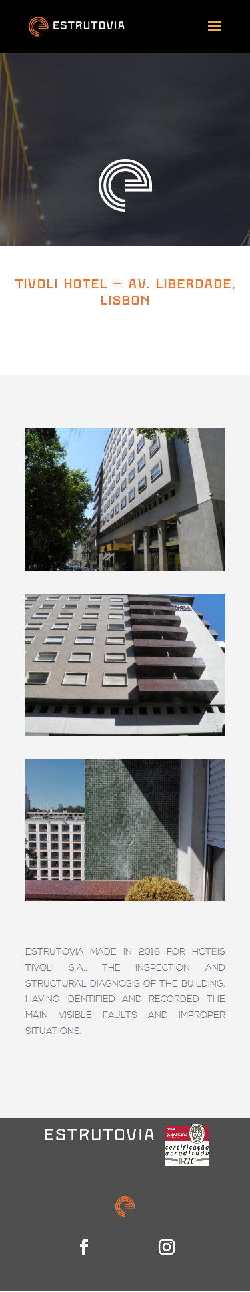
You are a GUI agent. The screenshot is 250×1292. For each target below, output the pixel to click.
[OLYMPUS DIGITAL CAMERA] (125, 570)
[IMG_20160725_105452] (125, 901)
